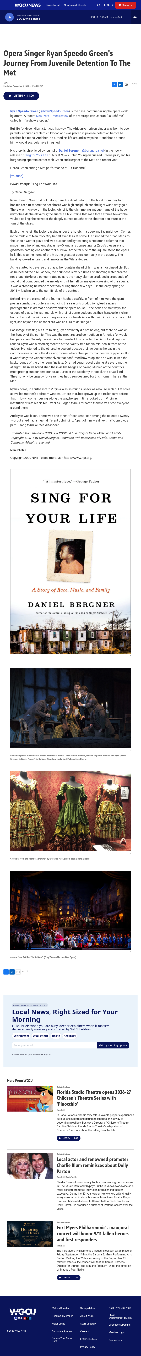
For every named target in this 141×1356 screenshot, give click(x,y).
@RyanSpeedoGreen (55, 111)
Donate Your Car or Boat (62, 1339)
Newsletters (115, 1340)
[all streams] (136, 17)
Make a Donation (61, 1308)
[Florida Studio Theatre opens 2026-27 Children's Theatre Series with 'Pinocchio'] (30, 1099)
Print (133, 84)
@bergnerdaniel (93, 150)
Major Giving (58, 1323)
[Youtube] (16, 176)
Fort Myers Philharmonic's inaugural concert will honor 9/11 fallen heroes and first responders (93, 1233)
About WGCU (87, 1316)
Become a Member (62, 1316)
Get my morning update (113, 1045)
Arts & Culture (63, 1087)
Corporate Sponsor (62, 1331)
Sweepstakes (87, 1308)
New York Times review (52, 116)
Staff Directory (88, 1323)
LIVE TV (109, 5)
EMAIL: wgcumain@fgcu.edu (120, 1316)
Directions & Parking (120, 1325)
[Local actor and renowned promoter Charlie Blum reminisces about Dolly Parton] (30, 1166)
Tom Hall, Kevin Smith (67, 1177)
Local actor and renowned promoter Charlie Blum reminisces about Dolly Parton (92, 1165)
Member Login (116, 1332)
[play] (9, 17)
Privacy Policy (87, 1347)
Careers (84, 1331)
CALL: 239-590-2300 (120, 1308)
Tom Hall (60, 1110)
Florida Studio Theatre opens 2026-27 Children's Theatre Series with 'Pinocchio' (94, 1098)
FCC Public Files (88, 1339)
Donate (127, 5)
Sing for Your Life (36, 155)
